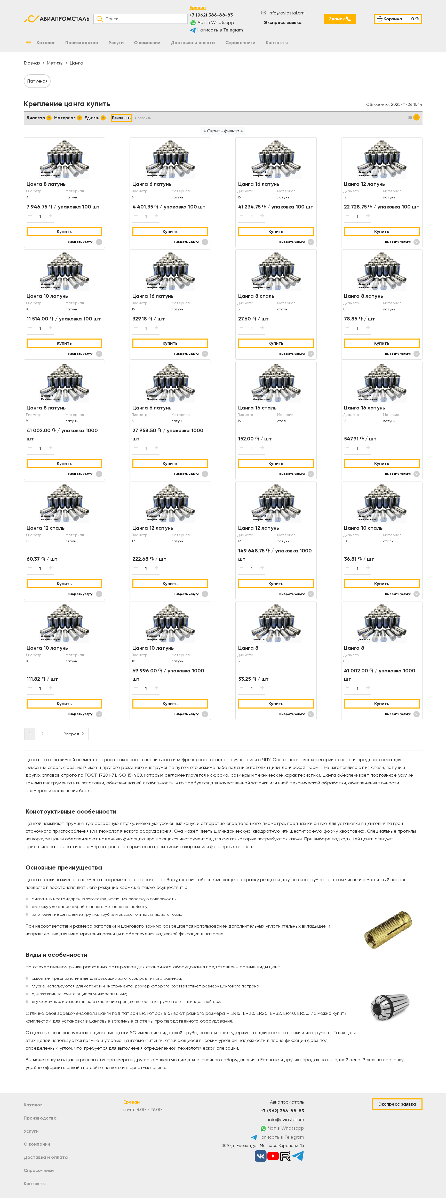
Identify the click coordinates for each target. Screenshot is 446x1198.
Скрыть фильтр (223, 130)
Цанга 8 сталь (256, 296)
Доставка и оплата (46, 1157)
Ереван (197, 7)
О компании (37, 1144)
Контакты (35, 1183)
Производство (40, 1118)
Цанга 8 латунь (46, 184)
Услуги (31, 1131)
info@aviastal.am (286, 12)
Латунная (37, 81)
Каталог (33, 1105)
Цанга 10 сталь (363, 528)
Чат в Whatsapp (215, 22)
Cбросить (143, 118)
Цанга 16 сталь (257, 408)
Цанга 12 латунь (364, 184)
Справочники (39, 1170)
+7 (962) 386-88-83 (211, 15)
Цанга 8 (248, 648)
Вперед (71, 733)
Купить (64, 231)
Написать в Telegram (219, 30)
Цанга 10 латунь (47, 296)
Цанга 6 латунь (152, 184)
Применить (121, 118)
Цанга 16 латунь (259, 184)
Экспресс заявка (282, 22)
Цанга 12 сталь (46, 528)
